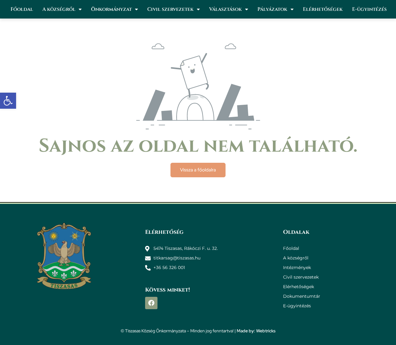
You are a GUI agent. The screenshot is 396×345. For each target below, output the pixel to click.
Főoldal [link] (22, 9)
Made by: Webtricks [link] (256, 331)
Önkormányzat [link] (111, 9)
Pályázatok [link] (272, 9)
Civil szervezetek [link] (170, 9)
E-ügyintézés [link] (369, 9)
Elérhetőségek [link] (323, 9)
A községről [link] (58, 9)
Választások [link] (225, 9)
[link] (8, 101)
